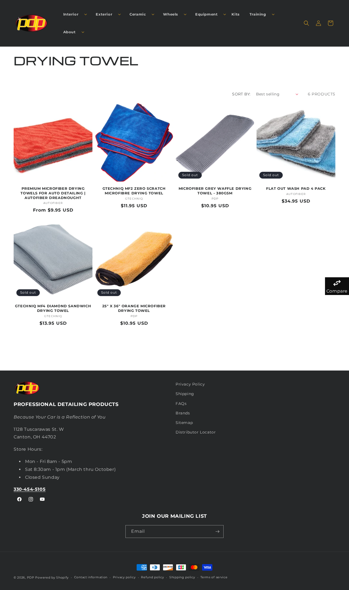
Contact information (90, 577)
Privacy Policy (190, 384)
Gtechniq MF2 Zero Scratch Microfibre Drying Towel (134, 190)
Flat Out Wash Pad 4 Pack (296, 188)
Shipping (185, 393)
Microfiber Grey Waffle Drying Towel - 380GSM (215, 190)
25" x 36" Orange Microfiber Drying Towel (134, 308)
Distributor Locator (196, 432)
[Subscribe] (217, 531)
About (69, 32)
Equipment (206, 14)
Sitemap (184, 422)
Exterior (104, 14)
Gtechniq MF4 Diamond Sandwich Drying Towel (53, 308)
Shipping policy (182, 577)
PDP (30, 577)
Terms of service (213, 577)
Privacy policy (124, 577)
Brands (183, 413)
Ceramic (138, 14)
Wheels (170, 14)
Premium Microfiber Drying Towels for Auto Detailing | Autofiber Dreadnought (52, 193)
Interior (71, 14)
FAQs (181, 403)
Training (257, 14)
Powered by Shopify (52, 577)
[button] (73, 14)
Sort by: (241, 94)
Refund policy (152, 577)
